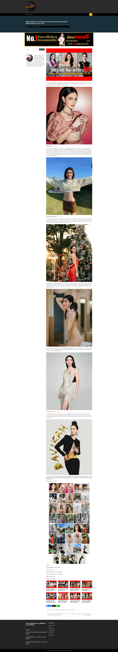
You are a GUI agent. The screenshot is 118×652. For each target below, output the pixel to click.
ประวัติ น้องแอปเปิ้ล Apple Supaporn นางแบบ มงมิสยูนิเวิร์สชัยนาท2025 (75, 589)
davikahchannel (59, 477)
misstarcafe (77, 477)
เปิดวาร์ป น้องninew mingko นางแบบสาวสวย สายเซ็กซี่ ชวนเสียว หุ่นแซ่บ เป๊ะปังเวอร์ (80, 614)
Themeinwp (69, 650)
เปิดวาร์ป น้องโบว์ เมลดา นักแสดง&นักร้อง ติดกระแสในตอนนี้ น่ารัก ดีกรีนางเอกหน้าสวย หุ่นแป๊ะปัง (57, 614)
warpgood (37, 26)
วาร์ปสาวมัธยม (51, 632)
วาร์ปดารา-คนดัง (55, 609)
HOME (28, 14)
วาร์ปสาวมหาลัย (61, 609)
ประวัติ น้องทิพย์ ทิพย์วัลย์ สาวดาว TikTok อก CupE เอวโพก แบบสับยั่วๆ (36, 638)
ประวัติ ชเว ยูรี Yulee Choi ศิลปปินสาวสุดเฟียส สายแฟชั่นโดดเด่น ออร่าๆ (51, 589)
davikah (90, 476)
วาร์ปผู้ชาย (50, 627)
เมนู (30, 14)
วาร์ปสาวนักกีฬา (51, 628)
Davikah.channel (81, 476)
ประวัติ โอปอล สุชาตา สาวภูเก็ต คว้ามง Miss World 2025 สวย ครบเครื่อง (63, 601)
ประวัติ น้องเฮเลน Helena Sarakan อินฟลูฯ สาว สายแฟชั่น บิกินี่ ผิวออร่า (87, 589)
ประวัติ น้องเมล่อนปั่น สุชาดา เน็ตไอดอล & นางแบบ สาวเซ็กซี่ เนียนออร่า (36, 642)
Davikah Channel (53, 578)
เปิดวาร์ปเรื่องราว (72, 609)
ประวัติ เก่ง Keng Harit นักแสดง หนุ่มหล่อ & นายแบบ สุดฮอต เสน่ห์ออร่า (63, 589)
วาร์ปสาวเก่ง (66, 609)
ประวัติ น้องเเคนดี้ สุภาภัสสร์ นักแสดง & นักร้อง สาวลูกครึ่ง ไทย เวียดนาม (51, 601)
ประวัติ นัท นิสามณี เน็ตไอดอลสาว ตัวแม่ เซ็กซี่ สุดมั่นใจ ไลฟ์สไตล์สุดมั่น (87, 601)
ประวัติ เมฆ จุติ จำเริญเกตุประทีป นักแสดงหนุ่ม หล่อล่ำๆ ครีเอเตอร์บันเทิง (75, 601)
